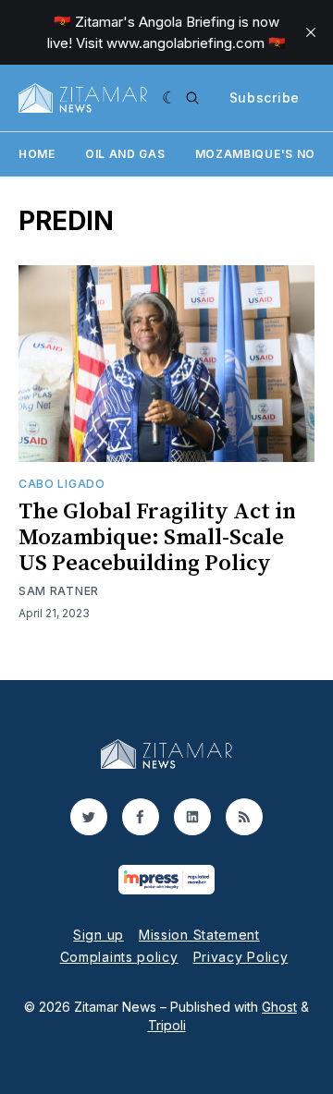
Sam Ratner (58, 591)
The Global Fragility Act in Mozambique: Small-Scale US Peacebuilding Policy (157, 537)
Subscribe (264, 97)
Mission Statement (199, 934)
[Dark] (170, 98)
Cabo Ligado (61, 484)
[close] (311, 32)
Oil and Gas (125, 154)
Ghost (279, 1007)
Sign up (98, 934)
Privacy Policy (241, 957)
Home (37, 154)
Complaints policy (119, 957)
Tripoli (167, 1025)
